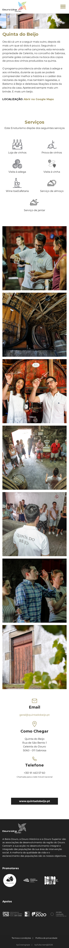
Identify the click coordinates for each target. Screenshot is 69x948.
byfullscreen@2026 (43, 945)
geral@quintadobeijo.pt (34, 714)
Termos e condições (21, 938)
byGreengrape (23, 945)
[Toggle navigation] (63, 7)
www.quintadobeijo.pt (34, 801)
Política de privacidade (46, 938)
